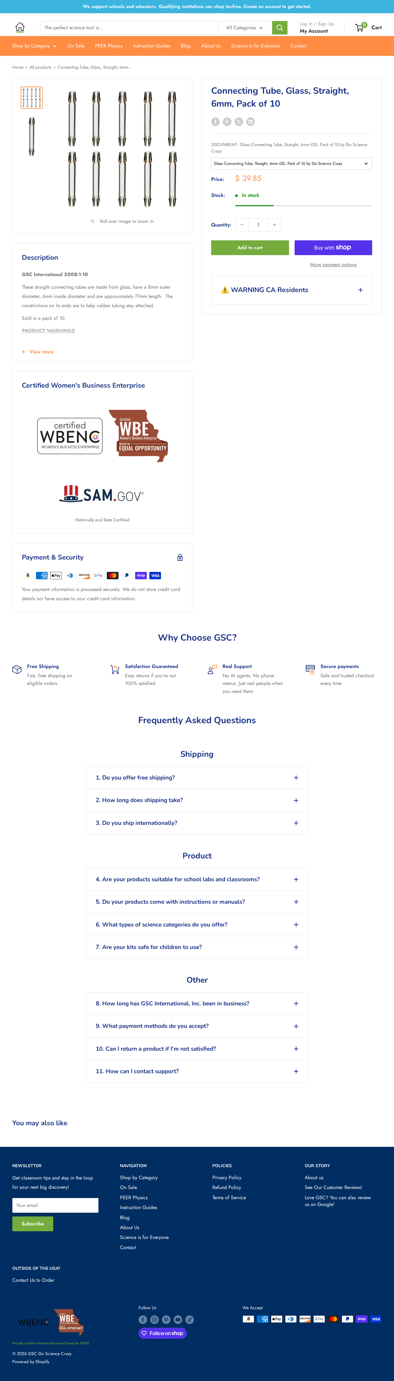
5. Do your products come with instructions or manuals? (170, 902)
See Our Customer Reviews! (333, 1187)
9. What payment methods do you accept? (152, 1026)
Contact (299, 45)
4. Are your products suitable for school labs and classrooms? (178, 879)
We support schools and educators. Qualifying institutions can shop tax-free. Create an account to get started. (197, 6)
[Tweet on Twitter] (239, 121)
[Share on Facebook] (215, 121)
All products (40, 67)
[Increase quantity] (274, 224)
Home (17, 67)
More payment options (333, 264)
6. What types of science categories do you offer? (161, 925)
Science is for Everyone (255, 45)
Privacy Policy (226, 1177)
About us (314, 1177)
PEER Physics (109, 45)
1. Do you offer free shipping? (135, 778)
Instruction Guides (151, 45)
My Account (314, 31)
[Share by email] (250, 121)
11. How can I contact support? (137, 1071)
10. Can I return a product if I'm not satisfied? (156, 1049)
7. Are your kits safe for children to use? (149, 947)
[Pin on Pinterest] (227, 121)
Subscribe (33, 1223)
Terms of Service (229, 1197)
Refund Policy (226, 1187)
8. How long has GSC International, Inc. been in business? (172, 1004)
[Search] (279, 28)
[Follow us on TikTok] (189, 1319)
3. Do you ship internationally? (136, 823)
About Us (210, 45)
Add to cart (250, 247)
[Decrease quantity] (241, 224)
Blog (186, 45)
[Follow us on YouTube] (178, 1319)
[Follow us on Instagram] (154, 1319)
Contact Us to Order (33, 1280)
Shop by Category (31, 45)
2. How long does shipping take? (139, 800)
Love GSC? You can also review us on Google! (338, 1201)
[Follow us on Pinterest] (166, 1319)
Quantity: (221, 224)
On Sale (75, 45)
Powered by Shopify (30, 1362)
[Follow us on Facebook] (143, 1319)
